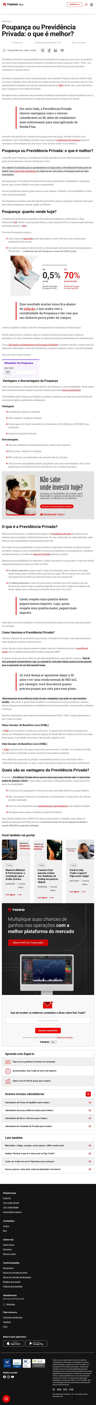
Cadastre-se (74, 4)
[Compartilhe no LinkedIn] (55, 50)
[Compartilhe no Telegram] (62, 50)
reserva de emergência (25, 171)
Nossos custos (9, 1254)
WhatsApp (10, 1304)
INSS (61, 85)
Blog (5, 1231)
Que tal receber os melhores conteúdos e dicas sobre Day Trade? (48, 1012)
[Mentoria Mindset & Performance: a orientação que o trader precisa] (16, 850)
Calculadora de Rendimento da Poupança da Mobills (33, 344)
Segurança (7, 1249)
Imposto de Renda (41, 554)
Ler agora (10, 894)
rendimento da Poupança (68, 140)
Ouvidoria (7, 1322)
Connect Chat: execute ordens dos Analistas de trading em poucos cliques (48, 876)
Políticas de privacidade (12, 1286)
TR (15, 222)
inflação (29, 309)
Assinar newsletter (48, 1030)
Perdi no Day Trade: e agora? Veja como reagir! (79, 873)
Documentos (8, 1268)
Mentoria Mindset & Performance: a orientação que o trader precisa (15, 875)
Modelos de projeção (11, 1282)
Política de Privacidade (64, 1037)
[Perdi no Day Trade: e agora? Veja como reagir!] (80, 850)
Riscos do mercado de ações (15, 1273)
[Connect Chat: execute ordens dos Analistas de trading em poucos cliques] (48, 850)
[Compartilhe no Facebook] (49, 50)
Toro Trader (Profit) (11, 1203)
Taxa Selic (28, 238)
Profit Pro (7, 1198)
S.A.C (5, 1327)
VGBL (6, 749)
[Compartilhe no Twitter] (42, 50)
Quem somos (8, 1245)
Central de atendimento (12, 1317)
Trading (9, 865)
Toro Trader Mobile (11, 1207)
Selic (24, 225)
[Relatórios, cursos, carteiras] (48, 495)
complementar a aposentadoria (53, 806)
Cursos (6, 1226)
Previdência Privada (61, 533)
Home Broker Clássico (12, 1212)
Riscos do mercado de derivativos (17, 1277)
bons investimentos (71, 390)
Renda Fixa (6, 21)
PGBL (6, 730)
